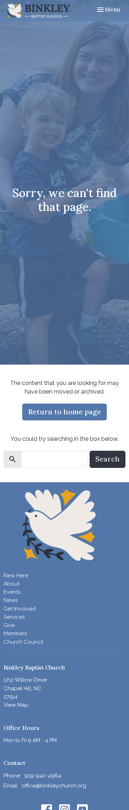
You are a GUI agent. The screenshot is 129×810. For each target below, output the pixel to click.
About (11, 584)
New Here (16, 575)
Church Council (23, 642)
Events (12, 592)
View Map (16, 705)
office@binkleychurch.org (54, 785)
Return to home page (64, 411)
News (11, 600)
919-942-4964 (42, 775)
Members (15, 633)
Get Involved (20, 609)
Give (9, 625)
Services (14, 617)
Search (107, 458)
